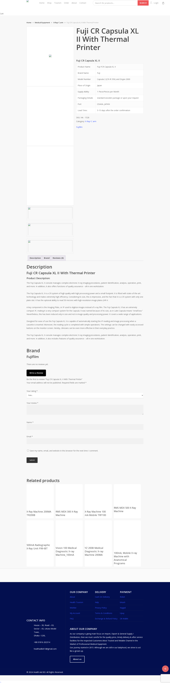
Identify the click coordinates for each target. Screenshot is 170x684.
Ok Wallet (124, 618)
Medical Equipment (42, 22)
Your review (32, 403)
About (72, 597)
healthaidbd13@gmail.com (45, 649)
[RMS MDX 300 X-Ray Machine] (68, 496)
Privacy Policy (101, 607)
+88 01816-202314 (42, 642)
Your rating (32, 391)
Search (143, 3)
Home (29, 22)
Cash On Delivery (102, 597)
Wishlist (73, 607)
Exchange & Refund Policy (106, 618)
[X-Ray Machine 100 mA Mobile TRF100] (97, 496)
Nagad (123, 607)
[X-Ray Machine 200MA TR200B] (39, 496)
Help (97, 602)
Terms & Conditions (103, 613)
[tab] (35, 258)
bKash (122, 602)
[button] (77, 659)
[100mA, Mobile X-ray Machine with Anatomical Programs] (126, 535)
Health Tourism (76, 602)
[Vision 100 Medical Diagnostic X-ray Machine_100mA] (68, 532)
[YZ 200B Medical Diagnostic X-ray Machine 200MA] (97, 532)
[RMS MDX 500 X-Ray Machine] (126, 494)
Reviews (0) (58, 258)
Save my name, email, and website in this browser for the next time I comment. (64, 450)
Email (30, 436)
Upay (122, 613)
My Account (75, 613)
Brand (47, 258)
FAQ (72, 618)
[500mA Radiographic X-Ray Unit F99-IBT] (39, 531)
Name (30, 422)
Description (35, 258)
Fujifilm (79, 127)
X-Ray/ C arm (58, 22)
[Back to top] (85, 682)
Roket (122, 597)
